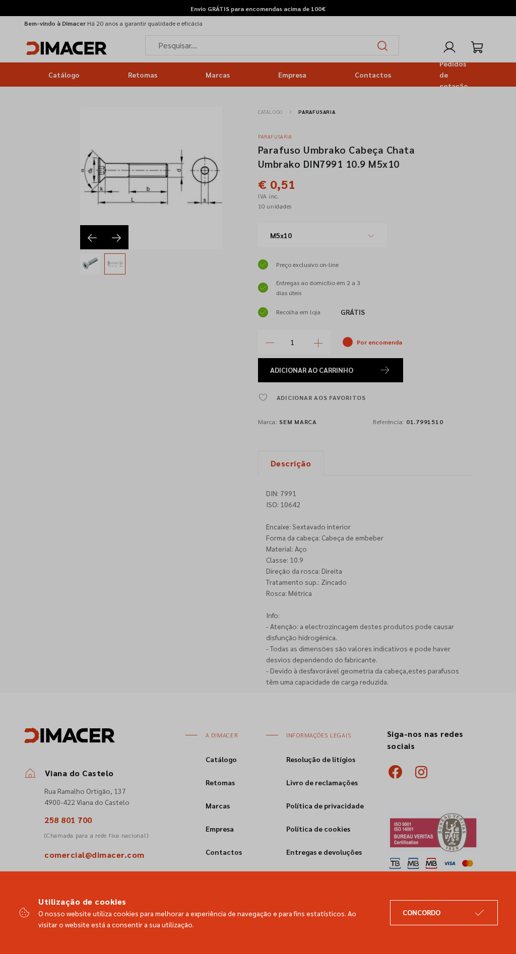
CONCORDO (421, 912)
